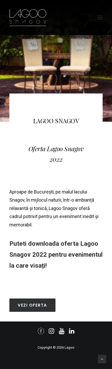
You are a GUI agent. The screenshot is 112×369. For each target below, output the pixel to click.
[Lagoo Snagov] (27, 17)
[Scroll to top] (102, 358)
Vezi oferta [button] (32, 305)
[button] (100, 17)
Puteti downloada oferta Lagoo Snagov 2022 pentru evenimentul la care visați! (56, 254)
